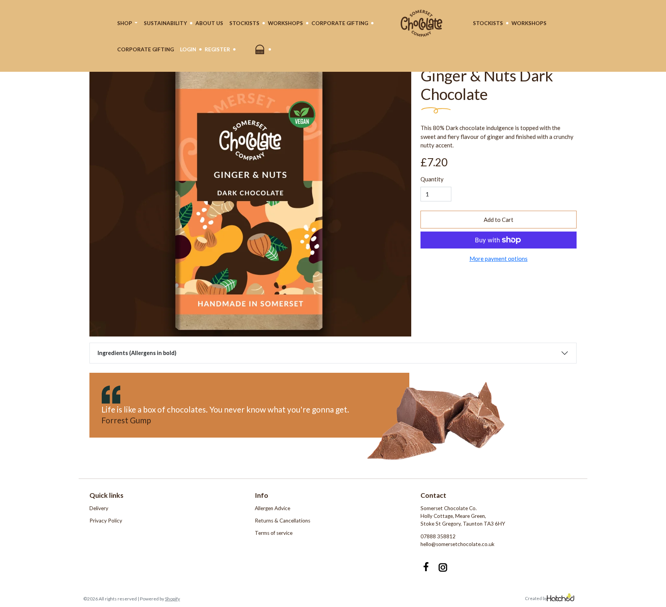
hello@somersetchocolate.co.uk (457, 544)
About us (209, 23)
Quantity (432, 179)
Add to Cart (498, 219)
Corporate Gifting (339, 23)
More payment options (498, 258)
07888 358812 (438, 536)
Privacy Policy (105, 520)
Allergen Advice (272, 508)
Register (217, 49)
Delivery (98, 508)
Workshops (285, 23)
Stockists (244, 23)
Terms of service (274, 533)
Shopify (172, 599)
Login (188, 49)
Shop (125, 23)
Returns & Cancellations (282, 520)
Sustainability (165, 23)
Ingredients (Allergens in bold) (137, 353)
